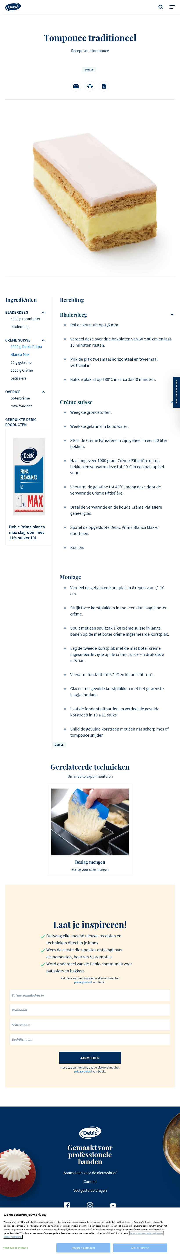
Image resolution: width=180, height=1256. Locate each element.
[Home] (13, 6)
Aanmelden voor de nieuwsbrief (90, 1172)
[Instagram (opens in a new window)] (90, 1205)
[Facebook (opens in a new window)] (67, 1205)
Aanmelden (90, 1058)
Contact (90, 1181)
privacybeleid (83, 982)
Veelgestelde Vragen (90, 1190)
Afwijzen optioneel (83, 1248)
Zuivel (89, 69)
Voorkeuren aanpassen (15, 1247)
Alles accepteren (140, 1247)
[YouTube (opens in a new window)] (113, 1205)
